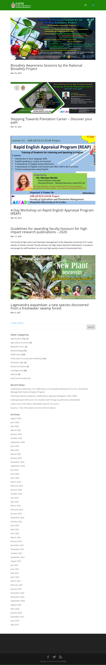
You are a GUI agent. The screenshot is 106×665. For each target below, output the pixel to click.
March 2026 (16, 430)
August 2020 (16, 605)
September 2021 (18, 557)
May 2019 (15, 624)
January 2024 (16, 490)
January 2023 (16, 513)
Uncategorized (17, 370)
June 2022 (15, 525)
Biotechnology (17, 350)
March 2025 (16, 454)
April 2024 (15, 478)
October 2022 (16, 521)
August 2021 (16, 561)
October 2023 (16, 494)
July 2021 (14, 565)
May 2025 (15, 450)
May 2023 (15, 501)
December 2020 (17, 593)
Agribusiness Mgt (18, 338)
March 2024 (16, 482)
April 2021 (15, 577)
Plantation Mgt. (17, 362)
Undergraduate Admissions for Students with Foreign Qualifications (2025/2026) (45, 400)
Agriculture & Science (20, 342)
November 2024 (17, 462)
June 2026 (15, 422)
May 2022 (15, 529)
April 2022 (15, 533)
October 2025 (16, 438)
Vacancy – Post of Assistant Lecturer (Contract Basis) (33, 408)
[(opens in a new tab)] (53, 39)
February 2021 (17, 585)
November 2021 (17, 549)
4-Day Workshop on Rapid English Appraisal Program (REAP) (52, 212)
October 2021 (16, 553)
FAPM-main (15, 354)
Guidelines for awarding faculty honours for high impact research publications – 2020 (49, 230)
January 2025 (16, 458)
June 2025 (15, 446)
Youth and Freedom (19, 378)
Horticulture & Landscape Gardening (26, 358)
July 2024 (14, 470)
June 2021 (15, 569)
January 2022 (16, 541)
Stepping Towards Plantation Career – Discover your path (51, 121)
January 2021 (16, 589)
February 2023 (17, 509)
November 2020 (17, 597)
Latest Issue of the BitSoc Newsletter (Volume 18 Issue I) (35, 404)
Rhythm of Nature (18, 366)
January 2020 (16, 613)
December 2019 (17, 617)
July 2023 (14, 497)
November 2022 (17, 517)
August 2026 (16, 418)
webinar (14, 374)
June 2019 (15, 620)
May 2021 (15, 573)
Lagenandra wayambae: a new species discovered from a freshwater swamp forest (50, 306)
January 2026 (16, 434)
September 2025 (18, 442)
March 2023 (16, 505)
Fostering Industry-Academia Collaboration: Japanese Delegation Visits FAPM (44, 396)
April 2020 (15, 609)
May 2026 (15, 426)
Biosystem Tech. (18, 346)
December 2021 (17, 545)
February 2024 (17, 486)
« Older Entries (17, 323)
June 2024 (15, 474)
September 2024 (18, 466)
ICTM (63, 661)
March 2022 (16, 537)
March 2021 (16, 581)
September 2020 (18, 601)
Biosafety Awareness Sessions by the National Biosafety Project (46, 67)
